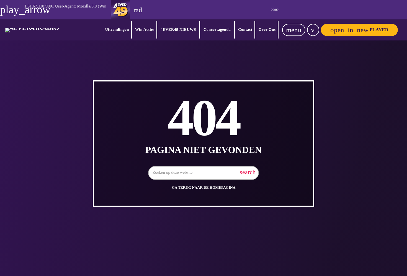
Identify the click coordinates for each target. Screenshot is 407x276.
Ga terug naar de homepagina (203, 187)
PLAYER (359, 30)
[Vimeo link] (32, 30)
